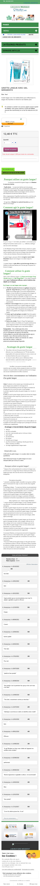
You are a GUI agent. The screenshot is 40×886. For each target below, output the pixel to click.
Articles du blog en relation (13, 172)
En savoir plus (8, 169)
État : (3, 94)
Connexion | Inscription (30, 2)
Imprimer (7, 126)
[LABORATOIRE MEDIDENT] (20, 8)
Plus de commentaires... (10, 818)
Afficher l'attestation (32, 564)
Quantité (5, 139)
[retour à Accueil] (3, 35)
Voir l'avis (10, 123)
